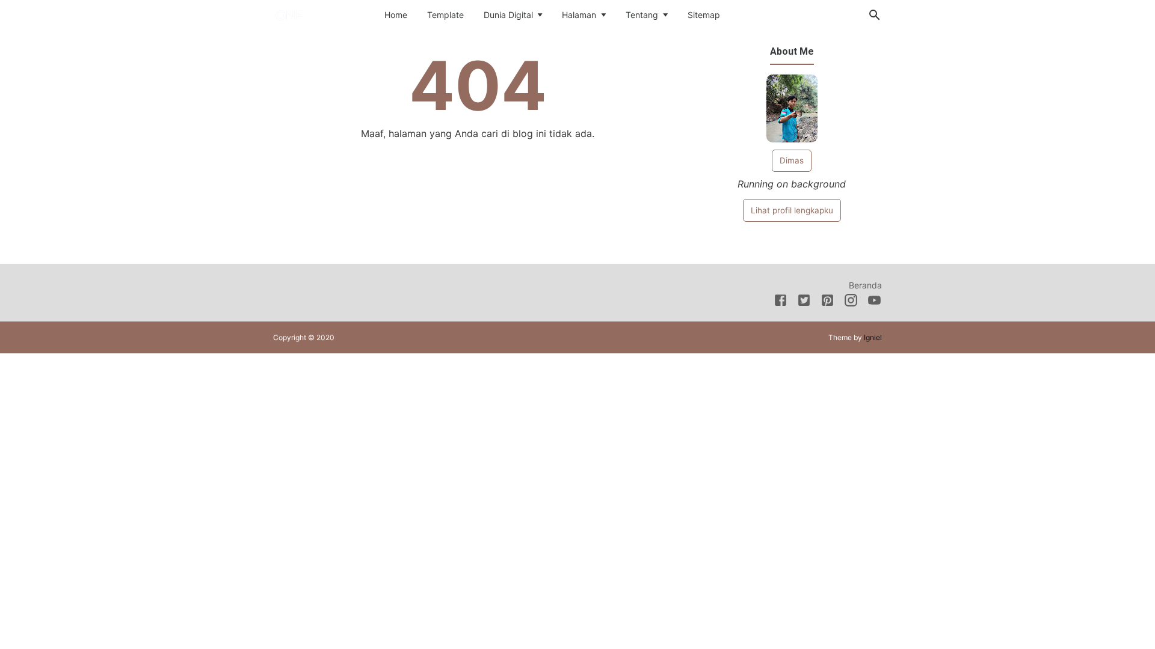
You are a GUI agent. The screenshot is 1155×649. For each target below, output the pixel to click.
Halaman (579, 15)
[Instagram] (850, 302)
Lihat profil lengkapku (792, 210)
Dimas (792, 160)
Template (445, 15)
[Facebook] (780, 302)
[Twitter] (804, 302)
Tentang (642, 15)
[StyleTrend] (310, 14)
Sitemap (704, 15)
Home (395, 15)
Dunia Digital (508, 15)
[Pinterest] (827, 302)
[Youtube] (874, 302)
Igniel (873, 337)
